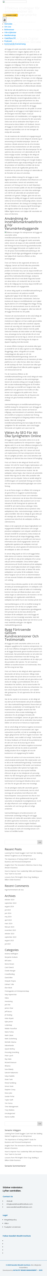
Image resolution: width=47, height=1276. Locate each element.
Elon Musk (8, 988)
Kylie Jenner (9, 1022)
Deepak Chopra (10, 981)
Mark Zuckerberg (11, 1039)
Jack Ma (7, 1005)
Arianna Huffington (11, 954)
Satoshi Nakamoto (11, 1073)
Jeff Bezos (8, 1011)
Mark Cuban (9, 1035)
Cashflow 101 (10, 38)
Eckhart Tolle (9, 984)
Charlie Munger (10, 971)
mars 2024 (8, 923)
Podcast (8, 41)
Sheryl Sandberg (10, 1083)
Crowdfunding (10, 974)
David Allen (9, 977)
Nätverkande (9, 1045)
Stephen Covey (10, 1089)
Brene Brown (9, 964)
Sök (39, 842)
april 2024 (8, 920)
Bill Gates (8, 960)
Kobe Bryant (9, 1018)
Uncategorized (10, 1113)
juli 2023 (8, 944)
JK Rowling (8, 1015)
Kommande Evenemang (15, 44)
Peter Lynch (9, 1056)
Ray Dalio (8, 1059)
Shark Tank (9, 1079)
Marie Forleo (9, 1032)
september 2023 (10, 937)
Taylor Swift (9, 1100)
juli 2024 (8, 910)
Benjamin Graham (11, 957)
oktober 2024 (9, 900)
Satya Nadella (9, 1076)
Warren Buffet (10, 1117)
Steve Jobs (8, 1093)
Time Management (11, 1106)
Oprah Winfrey (10, 1049)
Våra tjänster (10, 32)
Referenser (9, 29)
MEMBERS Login (10, 15)
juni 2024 (8, 913)
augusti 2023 (9, 940)
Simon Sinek (9, 1086)
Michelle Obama (10, 1042)
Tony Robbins (9, 1110)
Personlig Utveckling (12, 1052)
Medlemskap (10, 35)
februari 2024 (9, 927)
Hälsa (7, 998)
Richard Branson (10, 1062)
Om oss (7, 27)
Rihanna (7, 1066)
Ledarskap (8, 1025)
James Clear (9, 1008)
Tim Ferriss (9, 1103)
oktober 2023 (9, 934)
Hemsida (8, 24)
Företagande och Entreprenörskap (17, 991)
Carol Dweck (9, 967)
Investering (8, 1001)
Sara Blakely (9, 1069)
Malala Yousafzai (11, 1028)
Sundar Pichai (9, 1096)
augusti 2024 (9, 906)
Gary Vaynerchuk (11, 994)
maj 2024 (8, 917)
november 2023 (10, 930)
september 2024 (10, 903)
